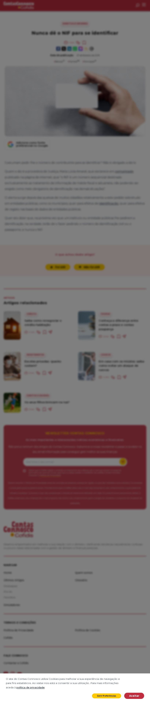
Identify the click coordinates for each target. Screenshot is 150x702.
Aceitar (134, 695)
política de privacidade (30, 687)
